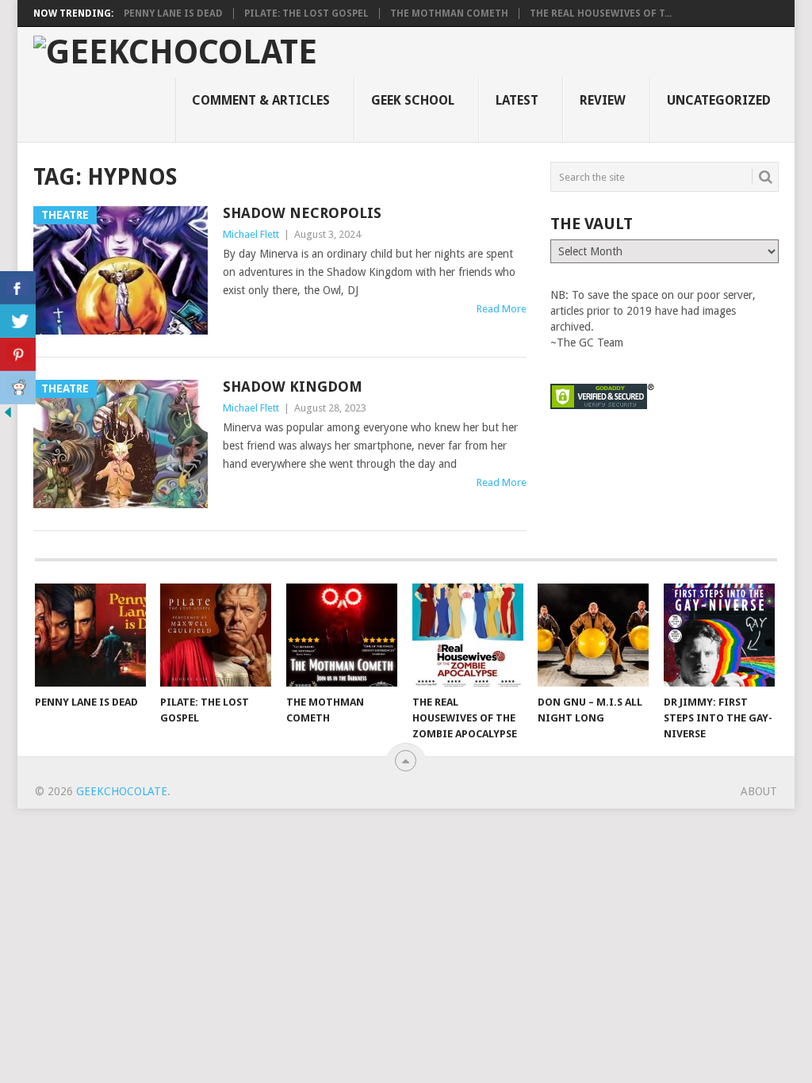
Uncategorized (719, 100)
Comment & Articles (261, 100)
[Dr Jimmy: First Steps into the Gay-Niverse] (719, 635)
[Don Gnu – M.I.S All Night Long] (593, 635)
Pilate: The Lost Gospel (306, 13)
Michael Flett (251, 234)
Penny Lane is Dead (173, 13)
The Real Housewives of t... (601, 13)
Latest (517, 100)
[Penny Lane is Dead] (90, 635)
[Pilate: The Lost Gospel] (215, 635)
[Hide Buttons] (8, 416)
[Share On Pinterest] (18, 354)
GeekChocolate (121, 791)
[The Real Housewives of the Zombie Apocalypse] (467, 635)
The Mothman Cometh (449, 13)
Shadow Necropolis (302, 213)
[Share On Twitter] (18, 321)
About (759, 791)
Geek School (412, 100)
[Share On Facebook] (18, 287)
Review (603, 100)
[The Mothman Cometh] (341, 635)
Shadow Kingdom (292, 386)
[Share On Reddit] (18, 387)
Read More (502, 309)
